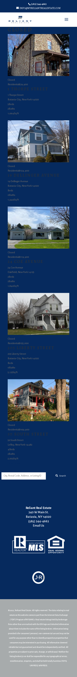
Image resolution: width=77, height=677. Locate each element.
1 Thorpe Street (28, 89)
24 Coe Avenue (25, 261)
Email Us (38, 525)
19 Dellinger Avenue (34, 175)
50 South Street (28, 434)
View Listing (14, 118)
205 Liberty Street (31, 348)
